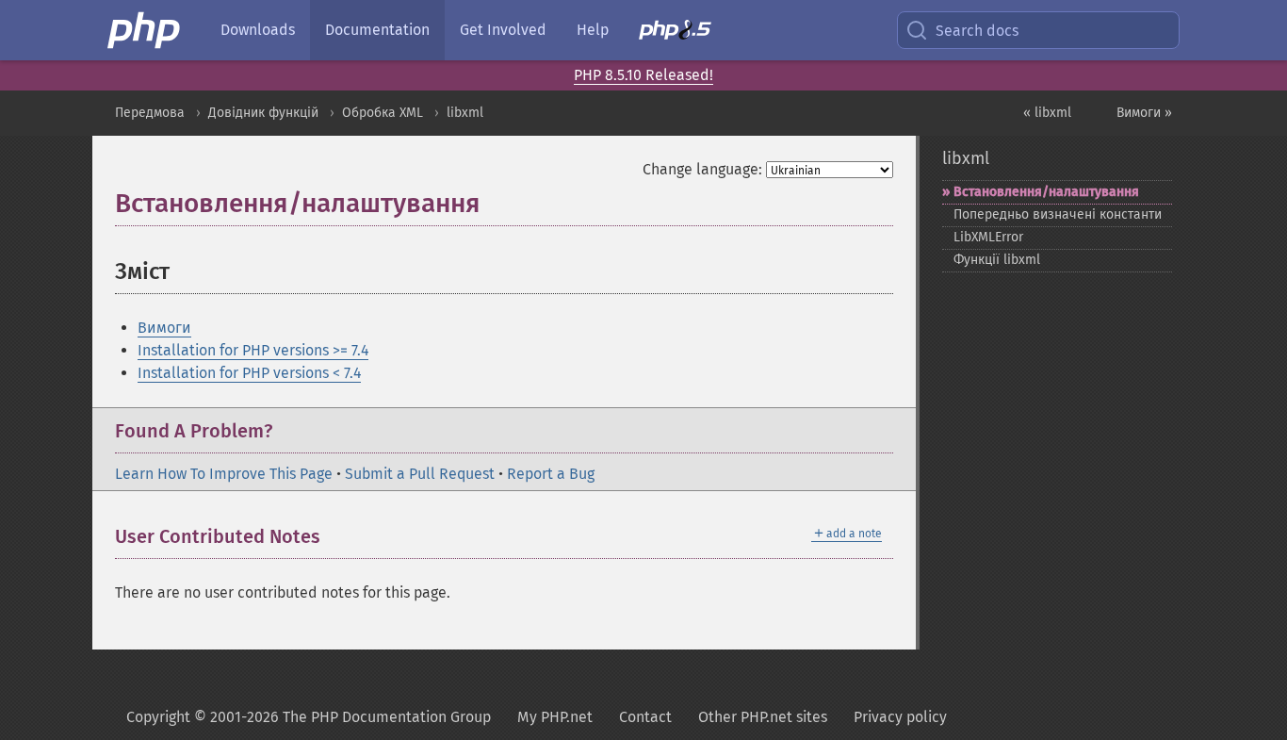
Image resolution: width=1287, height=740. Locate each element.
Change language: (702, 169)
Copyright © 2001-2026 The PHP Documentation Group (308, 717)
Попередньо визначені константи (1057, 214)
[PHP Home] (145, 30)
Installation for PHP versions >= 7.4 (253, 350)
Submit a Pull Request (420, 474)
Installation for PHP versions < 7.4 (249, 373)
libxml (465, 113)
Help (593, 30)
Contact (645, 717)
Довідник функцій (263, 113)
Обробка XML (382, 113)
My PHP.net (555, 717)
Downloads (257, 30)
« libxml (1047, 113)
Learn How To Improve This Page (224, 474)
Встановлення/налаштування (1046, 192)
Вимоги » (1144, 113)
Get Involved (503, 30)
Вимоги (164, 328)
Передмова (150, 113)
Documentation (377, 30)
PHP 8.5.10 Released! (643, 75)
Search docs (977, 31)
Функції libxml (996, 260)
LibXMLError (988, 237)
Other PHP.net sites (762, 717)
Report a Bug (551, 474)
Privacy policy (900, 717)
